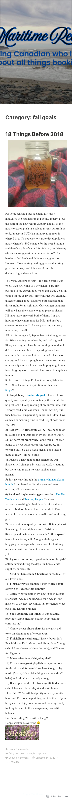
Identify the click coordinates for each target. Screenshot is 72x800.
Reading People (33, 499)
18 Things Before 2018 (34, 134)
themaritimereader (19, 749)
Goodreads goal (35, 395)
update (42, 753)
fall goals (13, 753)
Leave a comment (18, 757)
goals (23, 753)
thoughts (32, 753)
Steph (8, 390)
